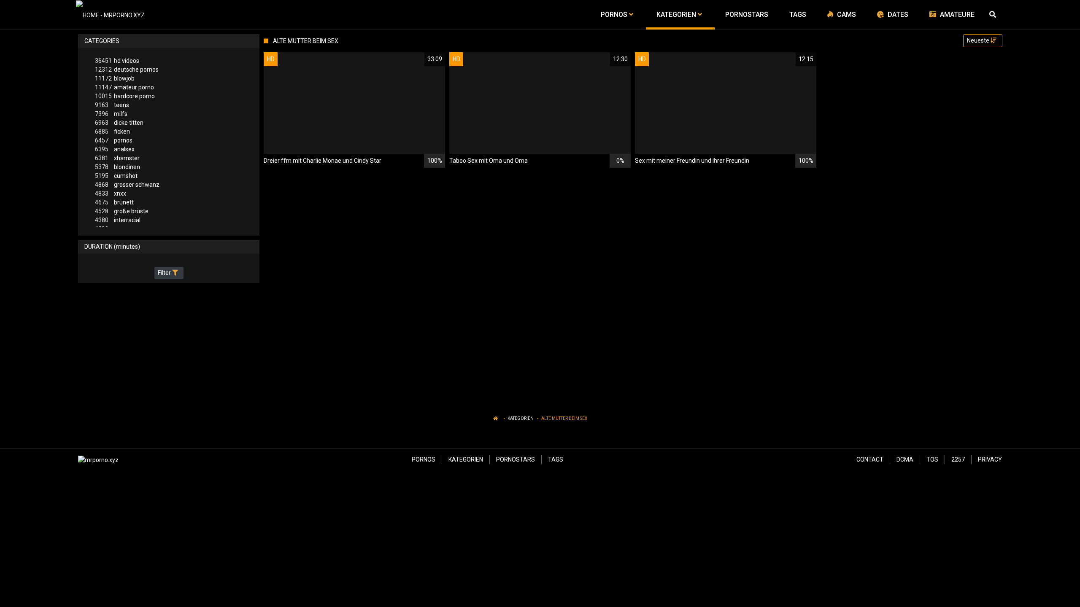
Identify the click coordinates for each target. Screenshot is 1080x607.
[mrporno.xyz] (110, 15)
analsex (115, 149)
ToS (932, 459)
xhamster (117, 158)
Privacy (990, 459)
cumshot (116, 175)
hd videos (117, 60)
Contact (869, 459)
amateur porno (124, 87)
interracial (117, 220)
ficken (112, 131)
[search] (993, 14)
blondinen (117, 167)
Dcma (904, 459)
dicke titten (119, 122)
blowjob (115, 78)
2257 (958, 459)
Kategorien (521, 418)
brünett (114, 202)
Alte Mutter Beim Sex (564, 418)
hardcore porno (125, 96)
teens (112, 105)
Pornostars (515, 459)
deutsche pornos (127, 69)
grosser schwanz (127, 184)
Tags (555, 459)
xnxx (110, 193)
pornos (113, 140)
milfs (111, 113)
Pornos (423, 459)
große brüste (121, 211)
